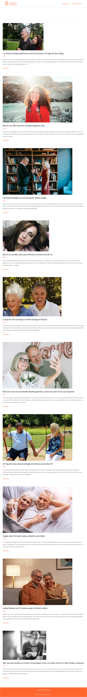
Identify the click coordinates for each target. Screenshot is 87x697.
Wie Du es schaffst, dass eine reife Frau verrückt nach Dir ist (28, 254)
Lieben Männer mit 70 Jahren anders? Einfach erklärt (25, 608)
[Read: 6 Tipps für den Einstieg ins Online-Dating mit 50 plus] (43, 296)
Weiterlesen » (6, 68)
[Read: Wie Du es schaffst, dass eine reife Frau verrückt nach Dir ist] (43, 235)
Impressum (47, 690)
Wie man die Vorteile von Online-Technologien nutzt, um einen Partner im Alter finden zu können (43, 663)
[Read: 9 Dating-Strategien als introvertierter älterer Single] (43, 171)
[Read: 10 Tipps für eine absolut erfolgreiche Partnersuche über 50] (43, 437)
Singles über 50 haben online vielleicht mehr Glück (24, 536)
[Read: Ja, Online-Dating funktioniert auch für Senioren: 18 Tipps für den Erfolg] (43, 36)
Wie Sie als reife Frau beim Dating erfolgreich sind (23, 125)
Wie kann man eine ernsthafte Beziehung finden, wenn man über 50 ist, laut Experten (38, 391)
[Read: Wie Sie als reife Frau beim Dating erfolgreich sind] (43, 99)
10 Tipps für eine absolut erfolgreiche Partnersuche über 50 (28, 464)
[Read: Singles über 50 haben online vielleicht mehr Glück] (43, 509)
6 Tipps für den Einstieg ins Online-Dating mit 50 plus (25, 319)
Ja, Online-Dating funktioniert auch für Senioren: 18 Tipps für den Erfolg (33, 53)
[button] (82, 3)
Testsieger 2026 (65, 3)
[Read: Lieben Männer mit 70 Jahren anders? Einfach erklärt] (43, 582)
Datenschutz (40, 690)
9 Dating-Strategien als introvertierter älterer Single (24, 198)
